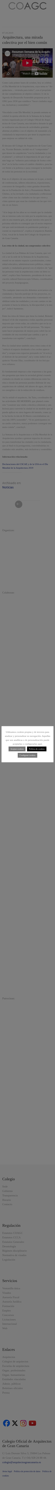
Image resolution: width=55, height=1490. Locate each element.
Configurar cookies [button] (27, 755)
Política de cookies (37, 749)
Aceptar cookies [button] (17, 749)
